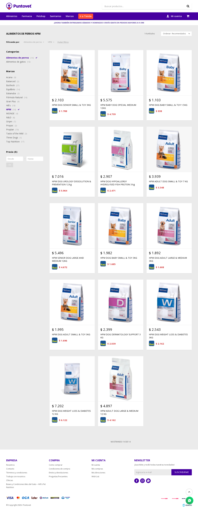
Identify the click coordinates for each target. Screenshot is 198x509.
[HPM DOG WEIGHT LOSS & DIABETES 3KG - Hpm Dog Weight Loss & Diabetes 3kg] (169, 302)
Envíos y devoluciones (58, 472)
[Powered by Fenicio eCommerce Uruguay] (187, 505)
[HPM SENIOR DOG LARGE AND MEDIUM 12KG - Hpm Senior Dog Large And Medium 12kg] (72, 225)
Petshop (41, 16)
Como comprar (55, 465)
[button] (188, 6)
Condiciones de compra (59, 468)
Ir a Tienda (86, 16)
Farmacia (27, 16)
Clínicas (9, 480)
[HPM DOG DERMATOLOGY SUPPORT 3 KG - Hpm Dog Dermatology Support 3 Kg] (120, 302)
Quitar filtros (63, 42)
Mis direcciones (98, 472)
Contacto (10, 468)
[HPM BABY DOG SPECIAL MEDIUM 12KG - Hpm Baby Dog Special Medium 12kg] (120, 72)
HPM (50, 42)
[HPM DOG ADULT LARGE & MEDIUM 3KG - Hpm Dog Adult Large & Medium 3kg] (169, 225)
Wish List (95, 476)
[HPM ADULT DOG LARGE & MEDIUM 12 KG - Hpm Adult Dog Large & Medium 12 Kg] (120, 378)
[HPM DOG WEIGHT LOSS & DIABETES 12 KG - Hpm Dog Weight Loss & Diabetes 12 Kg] (72, 378)
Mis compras (97, 468)
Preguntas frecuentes (58, 476)
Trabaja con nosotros (15, 476)
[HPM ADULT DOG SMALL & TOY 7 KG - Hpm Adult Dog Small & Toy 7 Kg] (169, 149)
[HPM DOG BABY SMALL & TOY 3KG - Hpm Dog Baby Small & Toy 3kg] (120, 225)
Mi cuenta (96, 465)
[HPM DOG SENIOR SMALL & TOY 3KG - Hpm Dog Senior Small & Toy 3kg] (72, 72)
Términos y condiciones (16, 472)
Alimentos (11, 16)
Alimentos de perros (33, 42)
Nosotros (10, 465)
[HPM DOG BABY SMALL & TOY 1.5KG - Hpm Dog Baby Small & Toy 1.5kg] (169, 72)
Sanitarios (55, 16)
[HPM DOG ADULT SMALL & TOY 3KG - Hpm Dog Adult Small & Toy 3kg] (72, 302)
